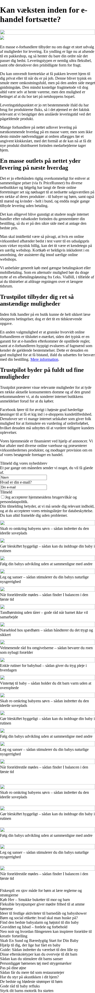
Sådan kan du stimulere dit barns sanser (31, 959)
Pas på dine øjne (13, 968)
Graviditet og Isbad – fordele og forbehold (33, 927)
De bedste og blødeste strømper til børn (31, 981)
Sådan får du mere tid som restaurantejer (32, 972)
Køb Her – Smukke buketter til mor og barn (35, 899)
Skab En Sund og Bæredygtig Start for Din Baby (39, 940)
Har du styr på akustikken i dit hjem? (29, 977)
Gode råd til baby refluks (20, 986)
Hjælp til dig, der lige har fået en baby (30, 945)
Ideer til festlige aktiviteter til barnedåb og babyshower (43, 913)
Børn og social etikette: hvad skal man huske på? (39, 918)
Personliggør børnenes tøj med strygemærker (35, 963)
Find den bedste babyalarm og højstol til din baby (39, 922)
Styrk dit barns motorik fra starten (26, 990)
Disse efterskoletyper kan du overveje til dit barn (38, 954)
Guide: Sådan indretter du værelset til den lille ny (39, 949)
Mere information (44, 359)
